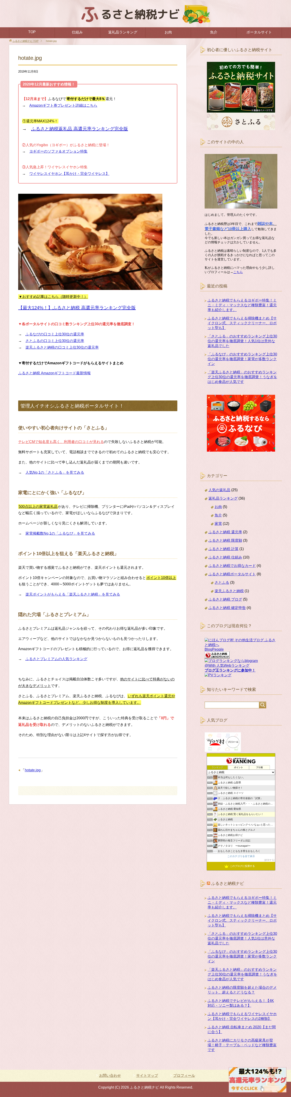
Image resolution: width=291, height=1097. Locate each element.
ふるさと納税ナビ (227, 883)
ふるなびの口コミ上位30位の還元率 (54, 334)
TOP (32, 32)
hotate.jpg (33, 770)
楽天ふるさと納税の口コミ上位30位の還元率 (62, 347)
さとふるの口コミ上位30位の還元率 (54, 341)
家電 (218, 524)
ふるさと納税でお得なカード (232, 566)
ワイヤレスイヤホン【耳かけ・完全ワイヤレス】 (69, 174)
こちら (238, 272)
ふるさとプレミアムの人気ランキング (56, 659)
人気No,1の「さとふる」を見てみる (54, 472)
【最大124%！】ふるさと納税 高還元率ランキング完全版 (77, 307)
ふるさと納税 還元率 (225, 532)
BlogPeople (214, 649)
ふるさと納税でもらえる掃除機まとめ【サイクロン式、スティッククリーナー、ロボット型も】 (242, 323)
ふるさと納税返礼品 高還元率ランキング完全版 (79, 128)
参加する (269, 860)
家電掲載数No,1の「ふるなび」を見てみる (60, 533)
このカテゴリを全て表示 (241, 856)
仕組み (77, 32)
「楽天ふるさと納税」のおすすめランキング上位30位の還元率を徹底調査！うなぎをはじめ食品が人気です (242, 377)
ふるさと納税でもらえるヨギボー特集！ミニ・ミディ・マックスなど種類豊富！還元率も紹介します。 (242, 305)
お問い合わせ (110, 1075)
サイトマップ (147, 1075)
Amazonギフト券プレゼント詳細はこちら (63, 105)
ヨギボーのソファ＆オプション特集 (58, 151)
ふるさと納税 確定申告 (227, 608)
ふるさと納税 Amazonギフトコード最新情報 (54, 373)
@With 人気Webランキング (227, 665)
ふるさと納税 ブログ (225, 599)
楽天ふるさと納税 (229, 591)
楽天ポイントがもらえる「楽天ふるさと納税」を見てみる (72, 594)
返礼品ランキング (122, 32)
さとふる (222, 582)
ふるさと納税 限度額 (225, 540)
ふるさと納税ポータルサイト (232, 574)
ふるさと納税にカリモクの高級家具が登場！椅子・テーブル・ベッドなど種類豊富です (242, 1045)
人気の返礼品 (219, 490)
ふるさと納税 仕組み (225, 557)
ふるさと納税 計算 (223, 549)
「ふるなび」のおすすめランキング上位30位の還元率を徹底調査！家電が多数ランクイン (242, 359)
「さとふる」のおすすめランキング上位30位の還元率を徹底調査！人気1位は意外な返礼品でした (242, 341)
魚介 (213, 32)
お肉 (168, 32)
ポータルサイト (259, 32)
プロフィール (184, 1075)
